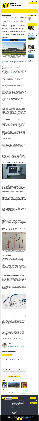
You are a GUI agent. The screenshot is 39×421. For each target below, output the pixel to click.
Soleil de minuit (33, 18)
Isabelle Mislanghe (13, 72)
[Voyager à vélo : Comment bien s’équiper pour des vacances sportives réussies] (31, 26)
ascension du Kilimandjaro (19, 74)
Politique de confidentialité (27, 417)
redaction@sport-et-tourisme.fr (33, 407)
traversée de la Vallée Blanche (11, 142)
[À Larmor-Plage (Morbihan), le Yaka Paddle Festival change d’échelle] (31, 54)
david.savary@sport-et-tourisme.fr (17, 346)
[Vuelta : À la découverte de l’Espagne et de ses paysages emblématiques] (8, 382)
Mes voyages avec (7, 12)
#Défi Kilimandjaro (5, 351)
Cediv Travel (13, 73)
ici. (19, 338)
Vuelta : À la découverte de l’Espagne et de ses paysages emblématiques (7, 390)
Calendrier (13, 12)
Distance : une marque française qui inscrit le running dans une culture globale (19, 391)
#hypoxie (11, 351)
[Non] (37, 418)
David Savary (21, 21)
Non (21, 419)
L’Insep (3, 61)
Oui (18, 419)
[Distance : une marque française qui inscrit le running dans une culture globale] (21, 382)
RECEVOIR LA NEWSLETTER (14, 376)
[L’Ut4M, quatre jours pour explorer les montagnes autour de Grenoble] (31, 44)
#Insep (15, 351)
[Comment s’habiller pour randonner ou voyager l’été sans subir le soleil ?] (31, 35)
